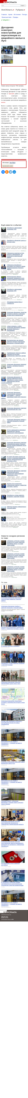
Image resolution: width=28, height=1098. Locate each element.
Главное (4, 14)
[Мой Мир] (14, 172)
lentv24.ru (6, 64)
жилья (3, 102)
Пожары (15, 17)
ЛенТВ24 (12, 162)
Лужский (11, 93)
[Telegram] (10, 172)
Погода (24, 14)
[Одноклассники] (7, 172)
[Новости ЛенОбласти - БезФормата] (8, 2)
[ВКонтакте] (3, 172)
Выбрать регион (4, 917)
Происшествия (6, 17)
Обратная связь (4, 916)
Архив (10, 14)
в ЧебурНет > (5, 20)
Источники (17, 14)
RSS (13, 919)
